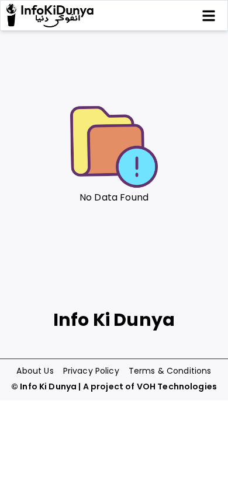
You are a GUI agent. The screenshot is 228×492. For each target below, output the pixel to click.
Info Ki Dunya (48, 386)
